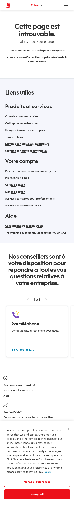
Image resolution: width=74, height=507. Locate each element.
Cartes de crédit (15, 184)
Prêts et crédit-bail (17, 178)
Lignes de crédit (15, 191)
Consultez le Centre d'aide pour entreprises (37, 50)
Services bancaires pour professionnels (30, 198)
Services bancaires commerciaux (26, 150)
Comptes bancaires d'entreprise (25, 130)
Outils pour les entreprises (21, 123)
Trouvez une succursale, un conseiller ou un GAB (35, 232)
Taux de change (15, 137)
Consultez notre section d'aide (24, 225)
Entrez (35, 5)
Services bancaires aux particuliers (27, 143)
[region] (37, 464)
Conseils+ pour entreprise (21, 116)
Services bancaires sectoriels (23, 205)
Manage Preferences (37, 481)
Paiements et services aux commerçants (30, 171)
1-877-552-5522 (22, 349)
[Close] (68, 429)
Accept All (37, 494)
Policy (47, 471)
